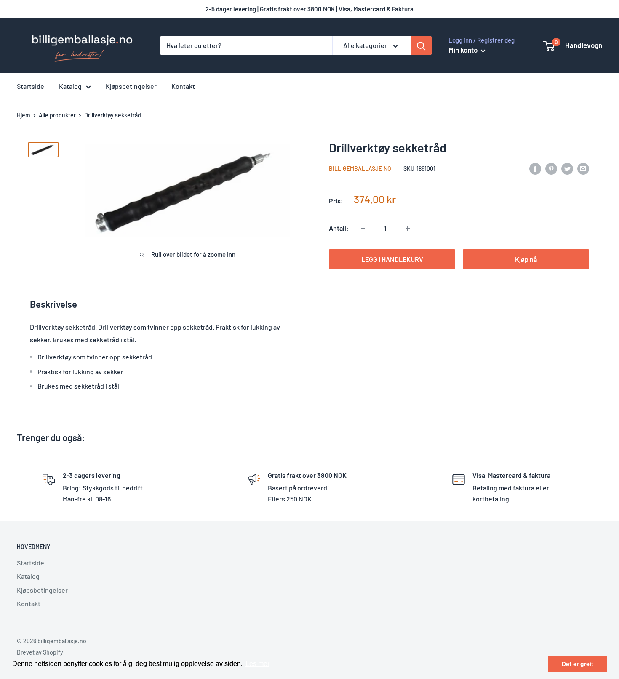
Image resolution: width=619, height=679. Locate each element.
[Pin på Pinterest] (551, 168)
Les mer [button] (257, 663)
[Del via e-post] (583, 168)
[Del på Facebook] (535, 168)
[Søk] (421, 45)
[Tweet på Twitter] (567, 168)
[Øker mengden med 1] (407, 228)
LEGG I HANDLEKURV (392, 260)
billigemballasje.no (360, 169)
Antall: (339, 228)
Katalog (70, 86)
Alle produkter (57, 115)
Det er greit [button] (577, 663)
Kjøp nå (526, 260)
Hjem (23, 115)
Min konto (463, 49)
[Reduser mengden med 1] (363, 228)
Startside (30, 86)
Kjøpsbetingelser (131, 86)
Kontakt (183, 86)
